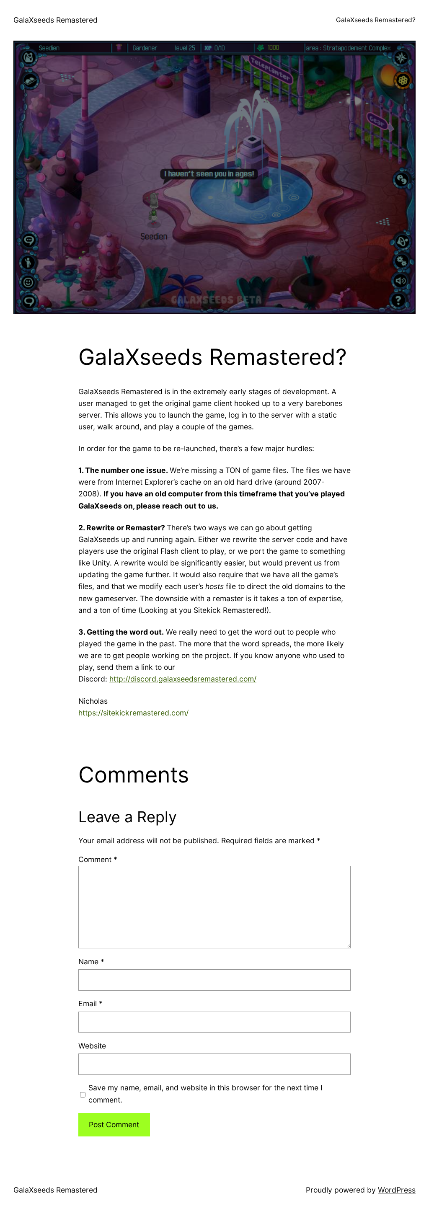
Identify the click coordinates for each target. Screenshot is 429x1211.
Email (90, 1003)
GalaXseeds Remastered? (376, 20)
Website (92, 1045)
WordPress (397, 1189)
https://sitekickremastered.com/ (133, 712)
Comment (97, 859)
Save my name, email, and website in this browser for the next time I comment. (205, 1093)
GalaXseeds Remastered (55, 19)
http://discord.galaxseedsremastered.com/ (182, 678)
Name (91, 961)
